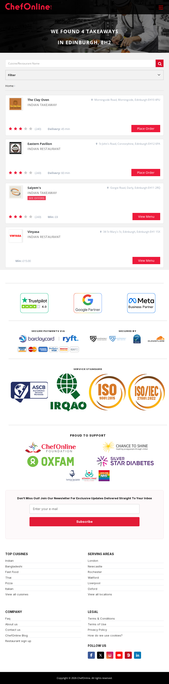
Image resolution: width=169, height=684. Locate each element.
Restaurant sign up (18, 641)
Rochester (95, 572)
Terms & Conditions (101, 618)
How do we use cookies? (105, 635)
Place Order (145, 128)
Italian (9, 589)
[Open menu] (160, 7)
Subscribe (84, 521)
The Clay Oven (38, 100)
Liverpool (94, 583)
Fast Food (11, 572)
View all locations (100, 594)
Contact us (12, 629)
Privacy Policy (97, 629)
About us (11, 624)
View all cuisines (16, 594)
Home (9, 86)
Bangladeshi (13, 566)
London (93, 560)
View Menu (146, 216)
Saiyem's (34, 188)
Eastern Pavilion (40, 144)
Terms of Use (97, 624)
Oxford (92, 589)
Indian (9, 560)
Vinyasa (33, 232)
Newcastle (95, 566)
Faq (7, 618)
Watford (93, 577)
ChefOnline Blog (16, 635)
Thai (8, 577)
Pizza (9, 583)
